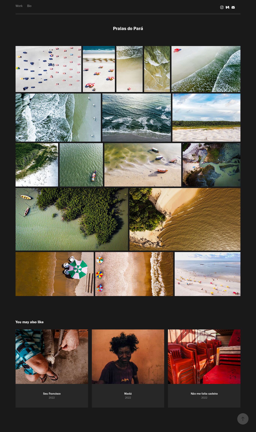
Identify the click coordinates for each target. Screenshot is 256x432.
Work (19, 6)
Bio (29, 6)
